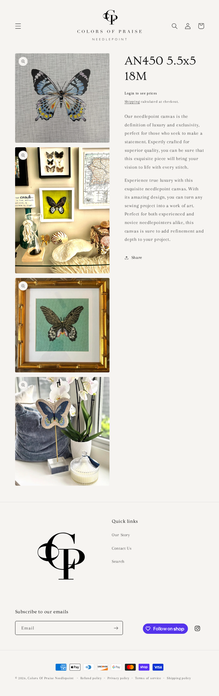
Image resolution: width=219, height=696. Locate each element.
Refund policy (91, 678)
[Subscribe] (115, 628)
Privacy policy (118, 678)
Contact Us (121, 548)
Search (118, 561)
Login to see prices (141, 93)
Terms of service (148, 678)
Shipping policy (179, 678)
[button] (18, 26)
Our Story (121, 534)
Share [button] (136, 257)
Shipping (132, 102)
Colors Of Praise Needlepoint (51, 678)
